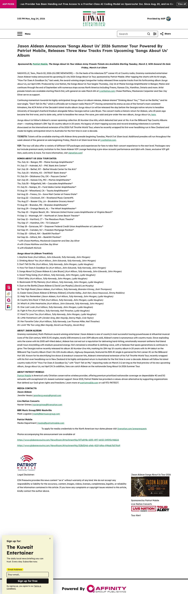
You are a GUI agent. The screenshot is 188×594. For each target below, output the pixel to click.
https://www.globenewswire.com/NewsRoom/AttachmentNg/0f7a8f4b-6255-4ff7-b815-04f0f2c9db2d (68, 440)
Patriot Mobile (24, 375)
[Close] (50, 538)
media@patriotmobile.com (51, 423)
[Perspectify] (9, 294)
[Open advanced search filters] (155, 34)
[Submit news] (9, 287)
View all (182, 4)
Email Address (15, 569)
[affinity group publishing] (9, 300)
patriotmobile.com (89, 382)
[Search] (149, 34)
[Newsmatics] (9, 306)
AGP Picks (8, 4)
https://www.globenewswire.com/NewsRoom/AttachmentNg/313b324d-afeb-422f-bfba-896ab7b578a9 (68, 445)
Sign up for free (27, 581)
